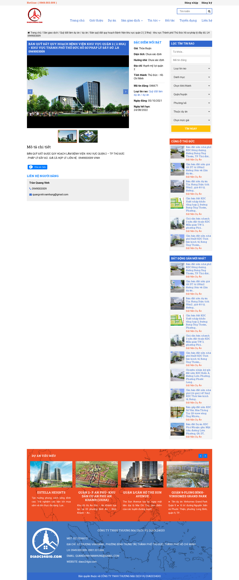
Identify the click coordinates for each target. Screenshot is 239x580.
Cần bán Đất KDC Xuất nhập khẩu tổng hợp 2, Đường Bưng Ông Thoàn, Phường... (196, 204)
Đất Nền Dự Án (194, 159)
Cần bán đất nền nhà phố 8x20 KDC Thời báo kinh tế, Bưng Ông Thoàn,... (198, 240)
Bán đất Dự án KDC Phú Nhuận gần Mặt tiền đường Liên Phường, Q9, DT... (198, 429)
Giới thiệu (96, 20)
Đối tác (170, 20)
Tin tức (153, 20)
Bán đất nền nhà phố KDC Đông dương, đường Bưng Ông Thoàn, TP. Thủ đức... (198, 151)
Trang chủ (77, 20)
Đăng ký (207, 2)
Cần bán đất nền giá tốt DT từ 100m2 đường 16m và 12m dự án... (198, 169)
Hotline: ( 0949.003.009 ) (42, 2)
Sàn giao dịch (130, 20)
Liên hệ (207, 20)
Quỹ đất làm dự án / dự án (74, 32)
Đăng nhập (191, 2)
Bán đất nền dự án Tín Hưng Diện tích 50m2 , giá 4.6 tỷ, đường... (197, 186)
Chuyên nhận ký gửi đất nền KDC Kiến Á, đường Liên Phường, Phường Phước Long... (198, 376)
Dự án (112, 20)
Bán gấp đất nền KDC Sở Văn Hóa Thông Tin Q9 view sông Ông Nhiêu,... (198, 412)
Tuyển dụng (188, 20)
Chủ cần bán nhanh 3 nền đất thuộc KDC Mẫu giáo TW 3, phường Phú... (198, 223)
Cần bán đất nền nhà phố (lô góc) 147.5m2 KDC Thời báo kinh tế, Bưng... (198, 395)
